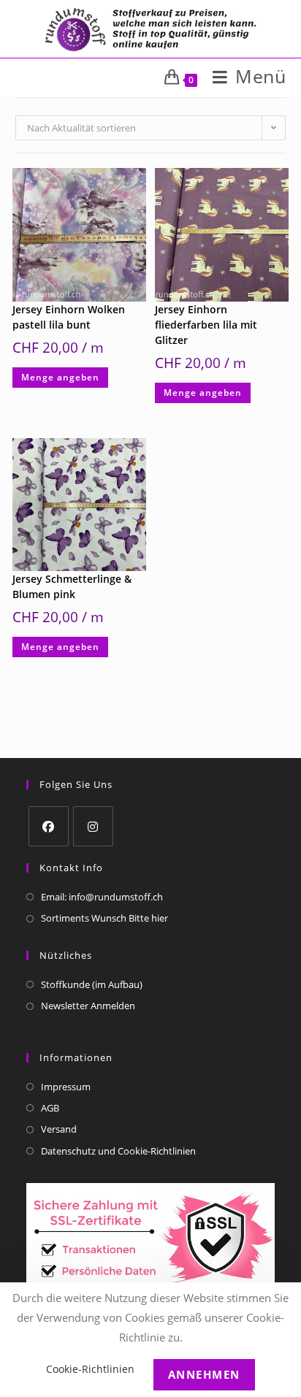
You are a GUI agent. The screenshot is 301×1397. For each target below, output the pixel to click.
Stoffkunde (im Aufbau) (91, 984)
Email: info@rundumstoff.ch (102, 896)
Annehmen (204, 1374)
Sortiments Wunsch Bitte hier (104, 918)
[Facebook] (48, 826)
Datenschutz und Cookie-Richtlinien (118, 1150)
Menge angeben (60, 377)
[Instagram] (93, 826)
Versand (59, 1129)
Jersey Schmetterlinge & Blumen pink (72, 586)
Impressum (66, 1086)
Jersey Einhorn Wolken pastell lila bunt (68, 317)
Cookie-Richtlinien (90, 1369)
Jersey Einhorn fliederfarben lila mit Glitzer (206, 324)
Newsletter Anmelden (88, 1005)
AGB (50, 1107)
